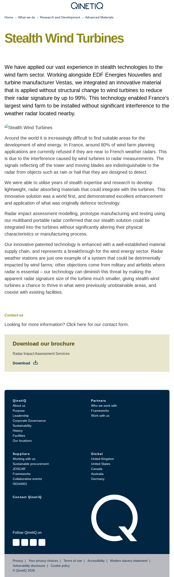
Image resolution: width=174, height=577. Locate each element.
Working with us (24, 459)
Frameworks (100, 410)
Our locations (22, 440)
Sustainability (22, 425)
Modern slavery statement (128, 560)
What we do (26, 17)
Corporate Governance (29, 420)
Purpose (19, 410)
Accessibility (96, 560)
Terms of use (72, 560)
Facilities (19, 435)
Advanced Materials (99, 17)
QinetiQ (19, 400)
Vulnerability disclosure (29, 565)
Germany (97, 479)
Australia (97, 474)
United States (100, 464)
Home (9, 17)
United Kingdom (102, 459)
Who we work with (104, 405)
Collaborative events (27, 479)
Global (97, 454)
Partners (98, 400)
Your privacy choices (43, 560)
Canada (96, 469)
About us (19, 405)
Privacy (18, 560)
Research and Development (60, 17)
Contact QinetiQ (27, 497)
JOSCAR (19, 469)
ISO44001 (20, 484)
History (18, 430)
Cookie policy (60, 565)
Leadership (21, 415)
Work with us (100, 415)
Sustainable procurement (31, 464)
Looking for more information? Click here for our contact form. (67, 324)
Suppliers (21, 454)
